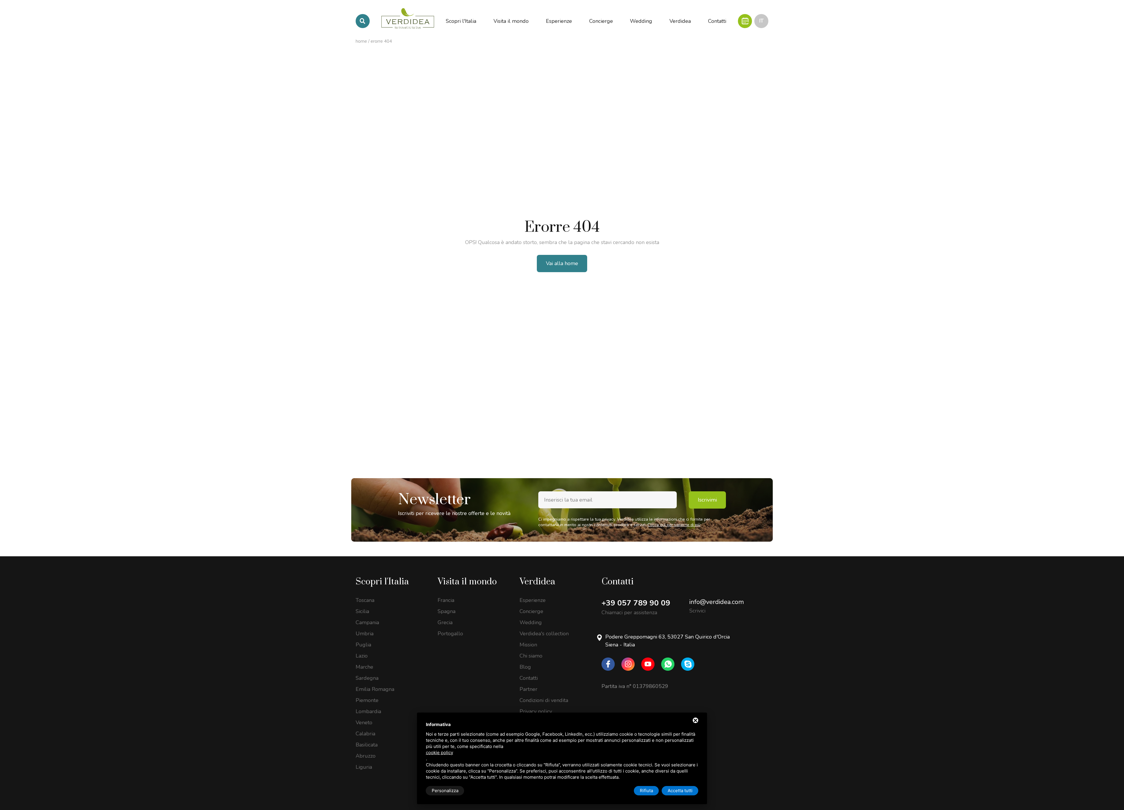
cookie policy (439, 752)
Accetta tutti (680, 790)
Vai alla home (562, 263)
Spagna (446, 611)
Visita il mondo (467, 581)
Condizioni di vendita (544, 700)
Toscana (365, 600)
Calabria (365, 734)
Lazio (362, 656)
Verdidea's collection (544, 633)
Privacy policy (536, 711)
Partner (528, 689)
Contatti (529, 678)
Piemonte (367, 700)
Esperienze (533, 600)
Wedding (531, 622)
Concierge (531, 611)
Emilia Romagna (375, 689)
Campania (367, 622)
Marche (364, 667)
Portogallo (450, 633)
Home (361, 41)
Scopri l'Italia (382, 581)
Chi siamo (531, 656)
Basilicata (367, 745)
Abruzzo (366, 756)
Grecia (445, 622)
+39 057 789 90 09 (636, 603)
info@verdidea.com (716, 602)
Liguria (364, 767)
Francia (446, 600)
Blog (525, 667)
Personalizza (445, 790)
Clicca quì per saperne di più (673, 525)
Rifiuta (646, 790)
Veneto (364, 722)
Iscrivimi (707, 499)
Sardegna (367, 678)
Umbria (364, 633)
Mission (528, 645)
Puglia (363, 645)
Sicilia (362, 611)
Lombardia (368, 711)
